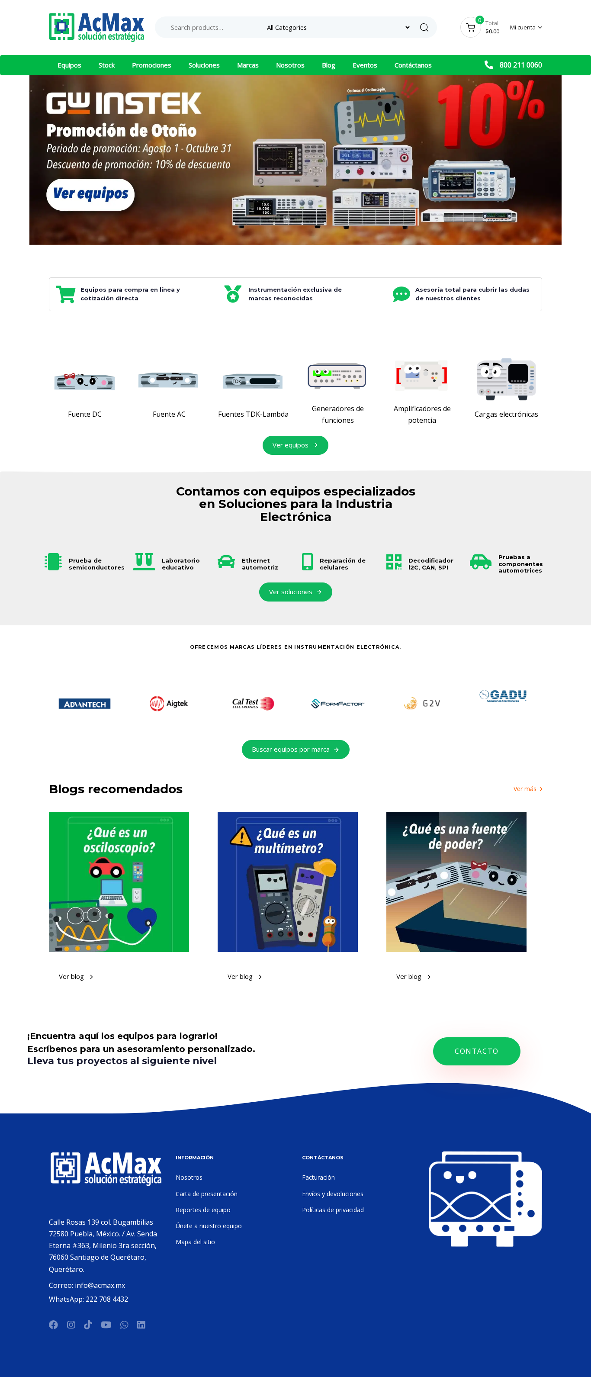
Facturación (318, 1177)
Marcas (248, 65)
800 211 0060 (521, 65)
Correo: (62, 1285)
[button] (526, 27)
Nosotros (290, 65)
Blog (328, 65)
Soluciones (204, 65)
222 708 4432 (107, 1299)
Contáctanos (413, 65)
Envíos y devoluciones (332, 1194)
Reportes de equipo (203, 1210)
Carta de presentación (207, 1194)
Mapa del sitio (195, 1242)
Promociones (151, 65)
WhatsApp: (67, 1299)
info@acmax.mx (100, 1285)
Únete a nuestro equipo (209, 1226)
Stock (107, 65)
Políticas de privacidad (333, 1210)
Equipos (69, 65)
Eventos (365, 65)
